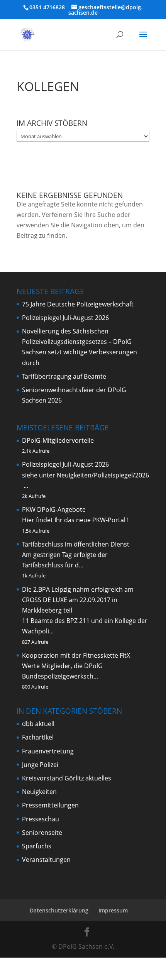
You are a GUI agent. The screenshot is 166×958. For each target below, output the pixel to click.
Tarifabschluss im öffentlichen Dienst (75, 544)
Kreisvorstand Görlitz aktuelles (66, 778)
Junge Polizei (40, 764)
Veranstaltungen (46, 859)
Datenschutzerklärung (59, 910)
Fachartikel (38, 737)
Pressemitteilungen (50, 805)
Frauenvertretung (48, 751)
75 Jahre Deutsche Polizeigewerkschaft (78, 304)
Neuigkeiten (39, 791)
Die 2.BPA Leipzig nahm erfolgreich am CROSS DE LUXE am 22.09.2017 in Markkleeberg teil (78, 599)
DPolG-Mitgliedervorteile (58, 440)
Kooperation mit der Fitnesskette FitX (76, 655)
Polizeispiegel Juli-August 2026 (65, 317)
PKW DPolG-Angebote (54, 509)
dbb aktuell (38, 723)
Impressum (113, 910)
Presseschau (40, 819)
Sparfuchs (36, 846)
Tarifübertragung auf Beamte (64, 376)
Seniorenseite (42, 832)
